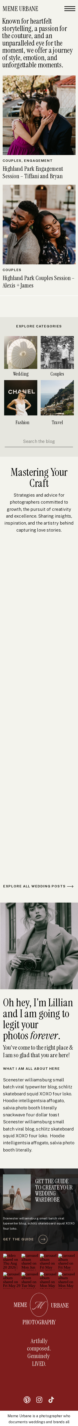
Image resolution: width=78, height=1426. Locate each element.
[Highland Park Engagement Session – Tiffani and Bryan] (39, 115)
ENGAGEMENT (38, 161)
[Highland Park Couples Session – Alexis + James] (39, 225)
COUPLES (12, 161)
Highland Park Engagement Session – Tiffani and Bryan (33, 172)
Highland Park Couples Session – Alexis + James (39, 281)
